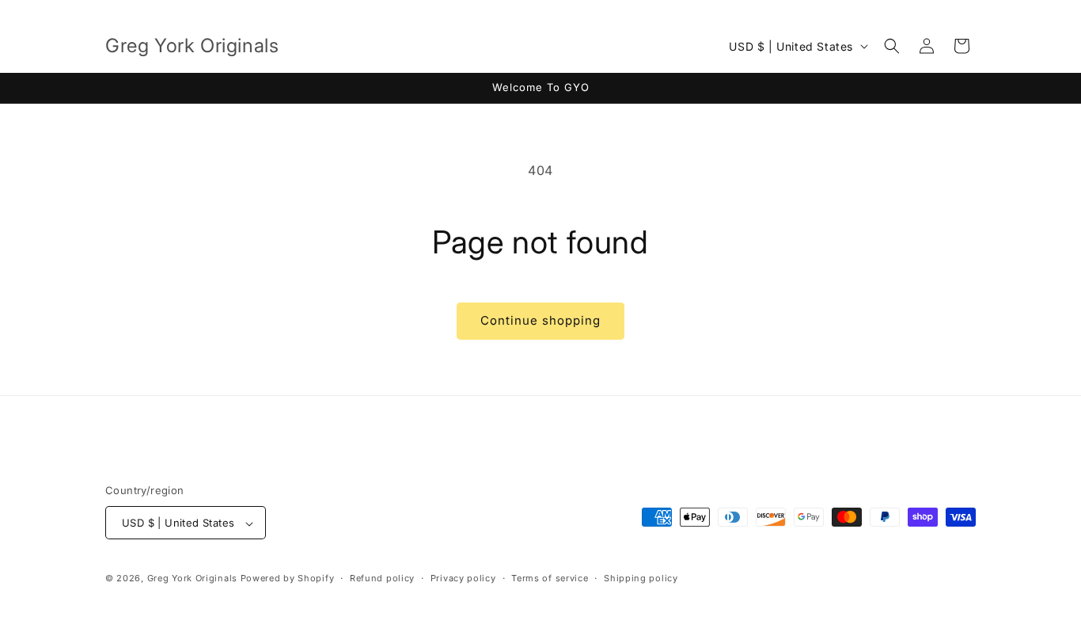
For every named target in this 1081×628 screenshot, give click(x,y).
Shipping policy (641, 578)
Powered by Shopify (288, 578)
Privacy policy (463, 578)
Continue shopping (540, 320)
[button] (891, 46)
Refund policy (382, 578)
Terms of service (549, 578)
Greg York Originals (192, 578)
